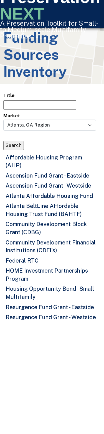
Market (11, 115)
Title (8, 95)
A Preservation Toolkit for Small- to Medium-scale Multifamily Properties (49, 29)
